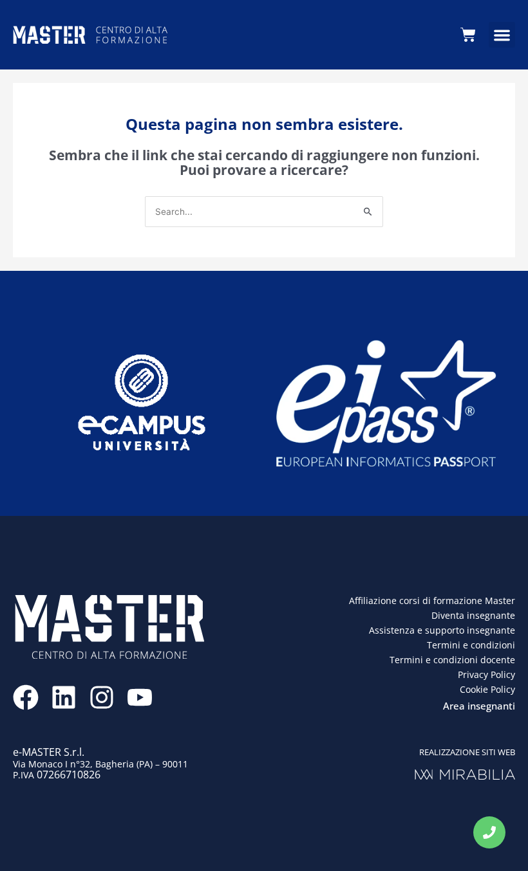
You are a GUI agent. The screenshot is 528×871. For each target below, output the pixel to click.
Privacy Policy (486, 674)
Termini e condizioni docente (452, 660)
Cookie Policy (487, 689)
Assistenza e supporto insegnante (442, 630)
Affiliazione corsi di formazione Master (432, 600)
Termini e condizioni (471, 645)
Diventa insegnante (473, 615)
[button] (502, 35)
